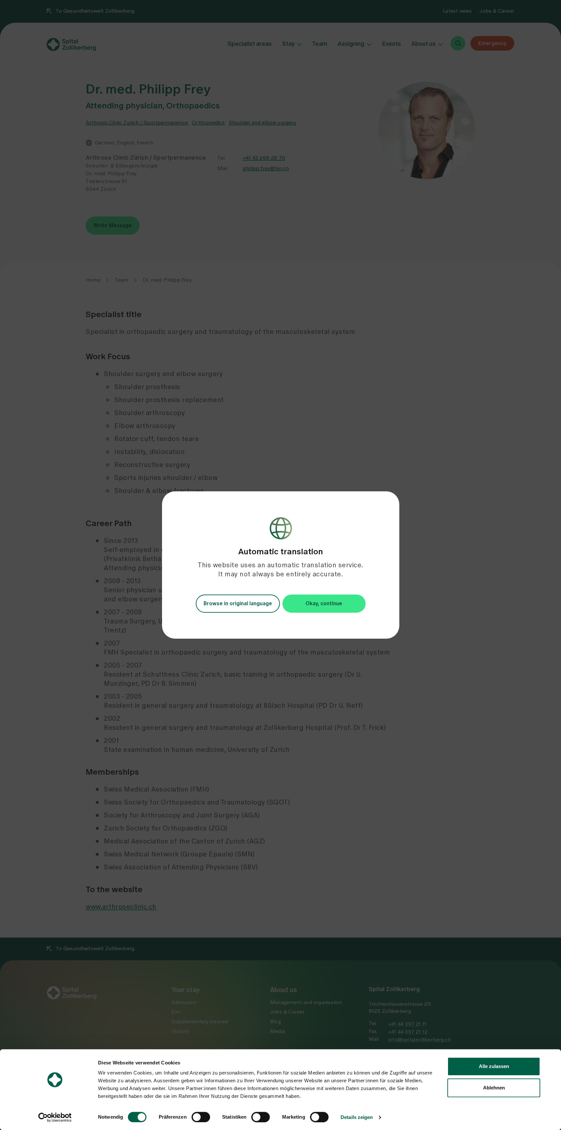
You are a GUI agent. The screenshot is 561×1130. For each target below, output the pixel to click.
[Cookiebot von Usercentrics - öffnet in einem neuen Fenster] (55, 1117)
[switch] (201, 1117)
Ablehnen (494, 1087)
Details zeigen (357, 1117)
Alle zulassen (494, 1066)
